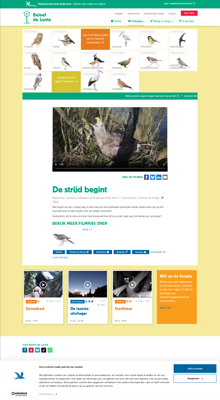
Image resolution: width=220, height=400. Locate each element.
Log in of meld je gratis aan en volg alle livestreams (95, 39)
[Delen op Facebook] (146, 177)
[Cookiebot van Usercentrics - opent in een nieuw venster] (19, 394)
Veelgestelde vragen (154, 13)
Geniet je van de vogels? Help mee (64, 79)
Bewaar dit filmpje (149, 198)
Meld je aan (165, 308)
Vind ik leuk (128, 198)
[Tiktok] (43, 350)
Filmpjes (136, 21)
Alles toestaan (195, 368)
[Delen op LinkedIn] (158, 177)
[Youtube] (31, 350)
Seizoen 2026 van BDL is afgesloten (193, 96)
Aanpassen (193, 378)
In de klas (187, 21)
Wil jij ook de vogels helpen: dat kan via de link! (140, 96)
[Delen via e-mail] (165, 177)
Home (117, 21)
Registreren (133, 13)
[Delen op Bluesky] (152, 177)
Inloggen (119, 13)
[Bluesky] (37, 350)
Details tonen (46, 394)
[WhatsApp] (50, 350)
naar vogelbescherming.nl (178, 3)
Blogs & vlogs (161, 21)
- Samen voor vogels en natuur (72, 4)
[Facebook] (24, 350)
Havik (85, 229)
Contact (172, 13)
